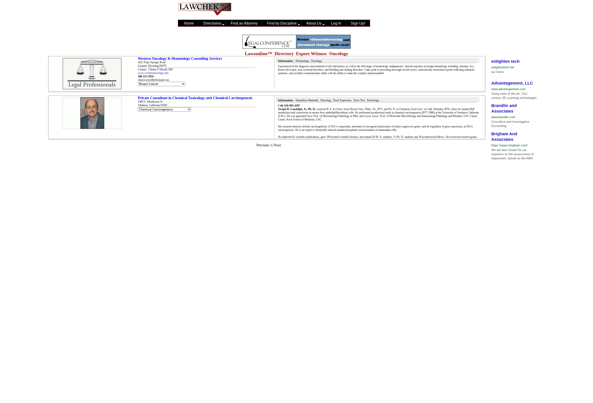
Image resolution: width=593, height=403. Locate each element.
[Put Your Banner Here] (296, 47)
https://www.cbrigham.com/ (509, 145)
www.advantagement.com (508, 89)
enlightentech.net (502, 67)
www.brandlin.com (503, 117)
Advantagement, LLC (512, 83)
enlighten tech (505, 61)
